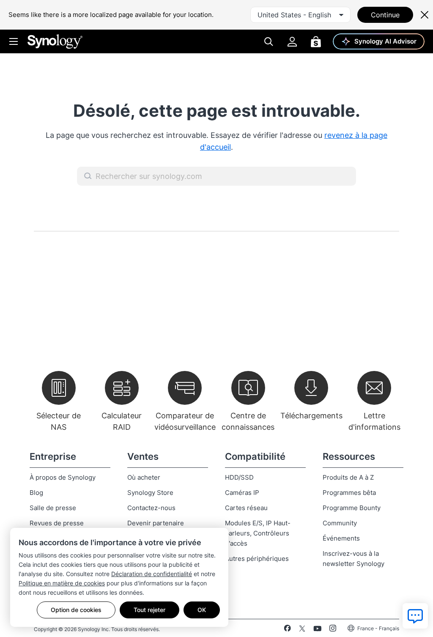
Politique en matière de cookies (62, 583)
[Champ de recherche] (216, 176)
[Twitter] (302, 630)
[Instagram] (332, 630)
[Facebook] (287, 630)
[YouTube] (317, 630)
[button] (88, 176)
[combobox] (300, 15)
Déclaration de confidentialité (151, 573)
